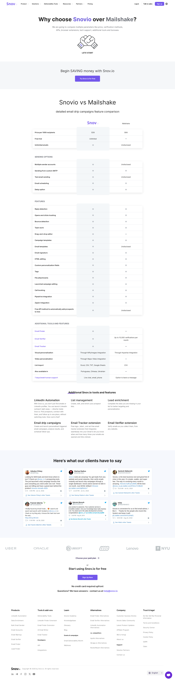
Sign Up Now (87, 577)
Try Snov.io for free (87, 79)
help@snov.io (111, 591)
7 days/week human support (46, 378)
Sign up (159, 4)
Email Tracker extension (86, 422)
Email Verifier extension (122, 422)
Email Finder (40, 331)
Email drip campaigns (47, 422)
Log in (137, 4)
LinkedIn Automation (47, 400)
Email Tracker (40, 346)
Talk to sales (147, 4)
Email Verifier (40, 339)
